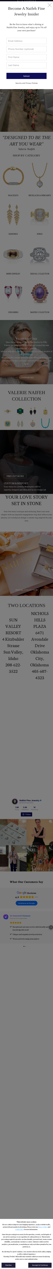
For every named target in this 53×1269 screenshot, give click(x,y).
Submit (26, 76)
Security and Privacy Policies (26, 83)
